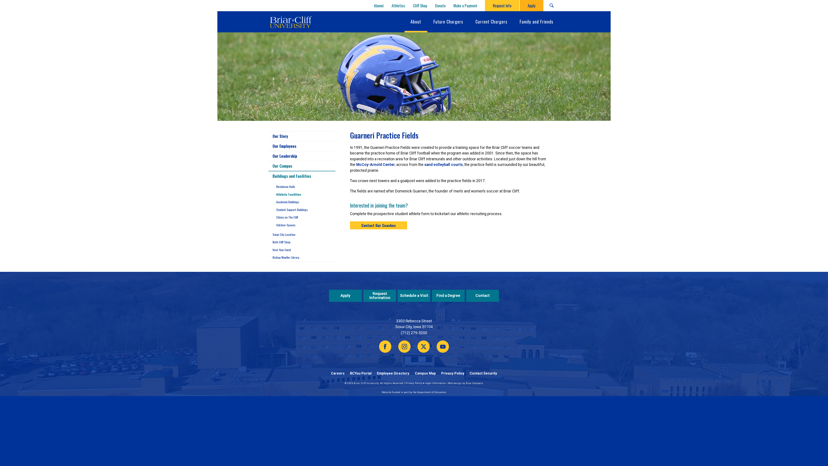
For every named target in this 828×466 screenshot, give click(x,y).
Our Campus (282, 166)
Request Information (379, 295)
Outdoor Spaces (285, 225)
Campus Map (425, 373)
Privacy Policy (452, 373)
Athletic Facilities (288, 194)
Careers (338, 373)
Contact (482, 295)
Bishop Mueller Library (286, 257)
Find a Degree (448, 295)
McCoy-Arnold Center (375, 164)
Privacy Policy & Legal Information (426, 383)
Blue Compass (474, 383)
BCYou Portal (361, 373)
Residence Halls (285, 186)
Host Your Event (282, 249)
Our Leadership (285, 156)
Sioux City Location (284, 234)
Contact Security (483, 373)
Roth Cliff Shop (281, 242)
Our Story (280, 136)
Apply (345, 295)
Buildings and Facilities (292, 176)
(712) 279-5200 (414, 333)
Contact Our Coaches (378, 225)
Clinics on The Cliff (287, 217)
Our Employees (284, 146)
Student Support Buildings (292, 209)
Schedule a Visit (414, 295)
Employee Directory (393, 373)
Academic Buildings (287, 202)
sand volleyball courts (443, 164)
